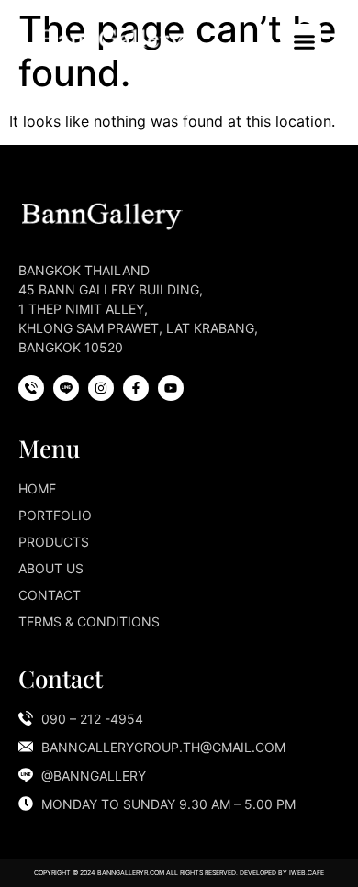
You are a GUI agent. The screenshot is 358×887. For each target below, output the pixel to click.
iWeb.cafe (306, 873)
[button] (304, 41)
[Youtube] (171, 388)
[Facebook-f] (136, 388)
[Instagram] (101, 388)
